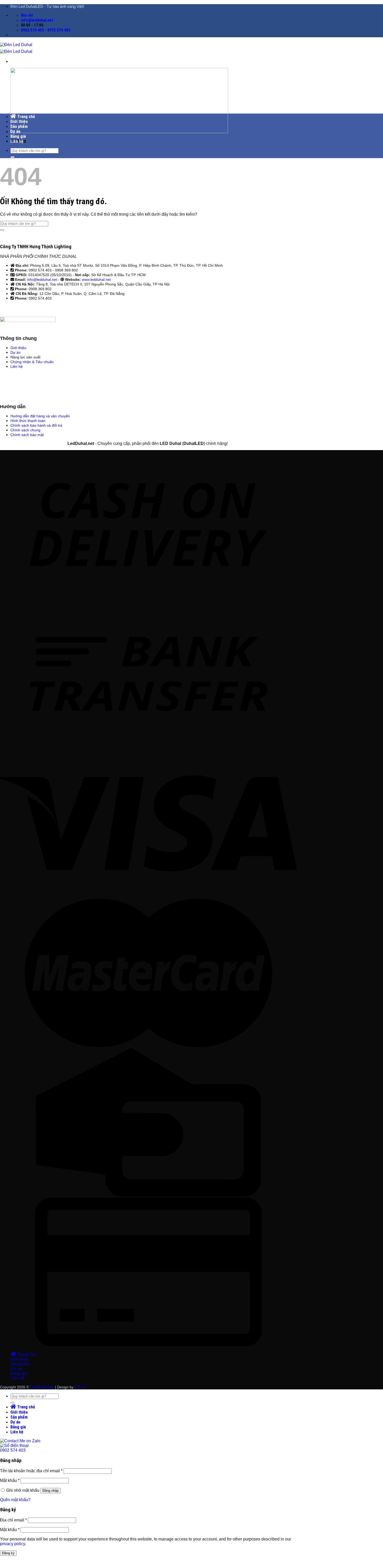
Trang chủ (25, 116)
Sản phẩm (19, 126)
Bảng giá (18, 136)
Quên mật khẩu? (15, 1499)
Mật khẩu (10, 1480)
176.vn (80, 1387)
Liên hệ (16, 141)
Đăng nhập (50, 1491)
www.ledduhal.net (96, 279)
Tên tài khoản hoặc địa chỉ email (31, 1471)
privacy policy (12, 1544)
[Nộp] (12, 157)
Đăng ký (8, 1553)
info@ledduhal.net (42, 279)
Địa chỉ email (13, 1520)
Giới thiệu (19, 121)
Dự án (15, 131)
